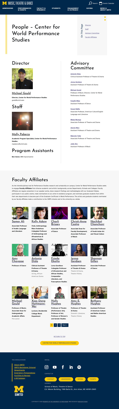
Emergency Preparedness (24, 373)
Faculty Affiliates (91, 37)
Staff (86, 29)
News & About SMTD (105, 9)
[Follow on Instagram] (48, 367)
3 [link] (59, 325)
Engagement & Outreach (73, 9)
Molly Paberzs (21, 134)
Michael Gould (21, 93)
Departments (19, 370)
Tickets (93, 379)
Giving (89, 8)
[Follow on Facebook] (64, 367)
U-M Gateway (19, 378)
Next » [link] (65, 325)
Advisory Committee (92, 33)
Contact (50, 379)
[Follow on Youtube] (56, 367)
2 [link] (55, 325)
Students (56, 8)
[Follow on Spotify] (81, 367)
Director (88, 25)
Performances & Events (24, 9)
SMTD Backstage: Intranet (25, 367)
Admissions (7, 8)
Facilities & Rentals (22, 375)
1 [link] (51, 325)
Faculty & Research (41, 9)
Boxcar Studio (82, 401)
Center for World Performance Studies (59, 343)
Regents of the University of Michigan (55, 401)
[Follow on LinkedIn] (73, 367)
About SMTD (19, 365)
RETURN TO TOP (59, 337)
